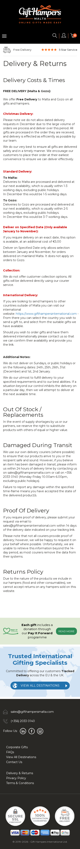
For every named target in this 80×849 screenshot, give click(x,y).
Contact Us (14, 762)
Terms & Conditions (20, 783)
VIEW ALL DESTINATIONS (40, 685)
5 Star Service (68, 49)
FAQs (10, 752)
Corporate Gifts (17, 747)
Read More (66, 631)
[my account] (63, 36)
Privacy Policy (16, 778)
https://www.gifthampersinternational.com (46, 314)
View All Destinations (21, 757)
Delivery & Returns (19, 773)
